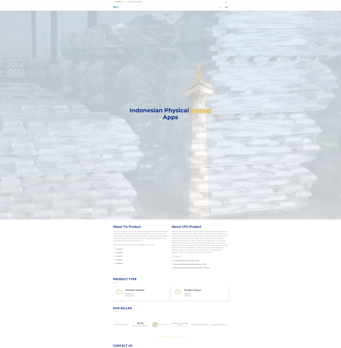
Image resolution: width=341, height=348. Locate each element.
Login (226, 7)
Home (220, 7)
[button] (157, 336)
